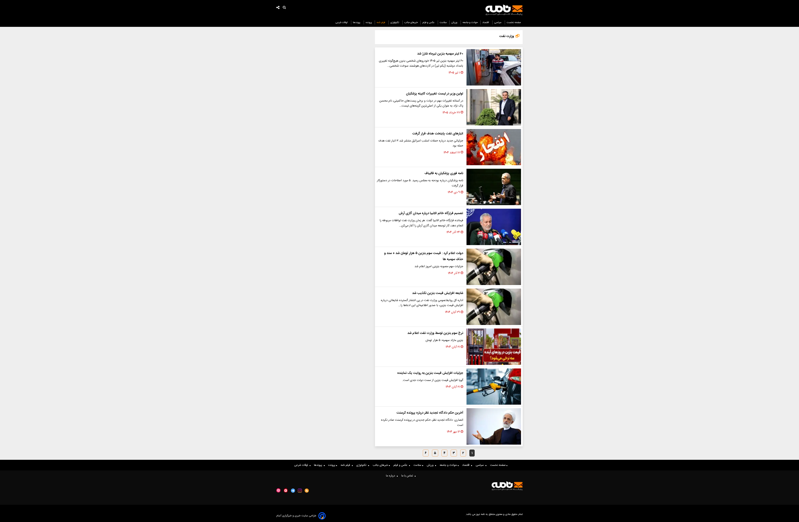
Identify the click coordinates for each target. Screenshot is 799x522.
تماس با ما (408, 476)
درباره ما (391, 476)
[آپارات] (278, 490)
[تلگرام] (293, 491)
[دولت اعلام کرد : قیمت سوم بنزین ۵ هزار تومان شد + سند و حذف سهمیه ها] (493, 267)
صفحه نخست (514, 22)
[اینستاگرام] (300, 491)
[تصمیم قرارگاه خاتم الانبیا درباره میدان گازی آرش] (493, 227)
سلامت (443, 22)
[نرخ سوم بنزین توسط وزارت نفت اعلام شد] (493, 347)
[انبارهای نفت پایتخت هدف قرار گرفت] (493, 147)
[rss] (307, 491)
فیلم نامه (381, 22)
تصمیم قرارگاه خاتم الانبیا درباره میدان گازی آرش (431, 213)
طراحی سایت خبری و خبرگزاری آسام (296, 516)
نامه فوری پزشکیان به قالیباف (443, 173)
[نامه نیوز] (504, 10)
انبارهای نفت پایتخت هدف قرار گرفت (437, 133)
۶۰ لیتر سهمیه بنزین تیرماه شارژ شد (440, 54)
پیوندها (357, 22)
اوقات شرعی (341, 22)
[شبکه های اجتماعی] (278, 8)
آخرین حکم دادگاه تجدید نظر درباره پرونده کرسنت (429, 413)
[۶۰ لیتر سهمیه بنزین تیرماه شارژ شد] (493, 67)
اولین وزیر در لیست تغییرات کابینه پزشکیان (434, 94)
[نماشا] (285, 490)
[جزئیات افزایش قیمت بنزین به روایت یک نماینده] (493, 386)
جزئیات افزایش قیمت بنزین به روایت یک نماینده (430, 373)
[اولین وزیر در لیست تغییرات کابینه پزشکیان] (493, 107)
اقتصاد (486, 22)
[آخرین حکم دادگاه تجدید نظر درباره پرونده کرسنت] (493, 426)
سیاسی (498, 22)
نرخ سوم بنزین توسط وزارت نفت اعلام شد (435, 333)
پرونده (369, 22)
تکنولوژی (395, 22)
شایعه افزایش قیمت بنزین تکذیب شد (437, 293)
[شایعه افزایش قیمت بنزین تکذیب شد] (493, 307)
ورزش (454, 22)
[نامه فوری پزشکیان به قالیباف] (493, 187)
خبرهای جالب (411, 22)
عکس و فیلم (428, 22)
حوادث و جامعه (470, 22)
